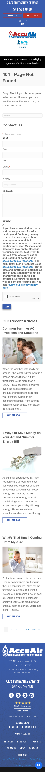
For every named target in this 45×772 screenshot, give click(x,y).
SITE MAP (22, 755)
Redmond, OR (29, 727)
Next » (36, 629)
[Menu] (22, 53)
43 (27, 629)
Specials (36, 741)
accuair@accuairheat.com (18, 261)
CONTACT (33, 748)
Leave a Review (22, 711)
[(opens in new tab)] (22, 43)
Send (7, 306)
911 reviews (25, 706)
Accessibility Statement (22, 765)
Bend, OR (13, 727)
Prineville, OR (22, 733)
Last (4, 160)
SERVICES (9, 741)
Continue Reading (17, 415)
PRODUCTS (22, 741)
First (4, 149)
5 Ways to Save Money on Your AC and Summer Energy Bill (21, 437)
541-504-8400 (22, 9)
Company (11, 748)
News (22, 748)
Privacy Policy (36, 759)
